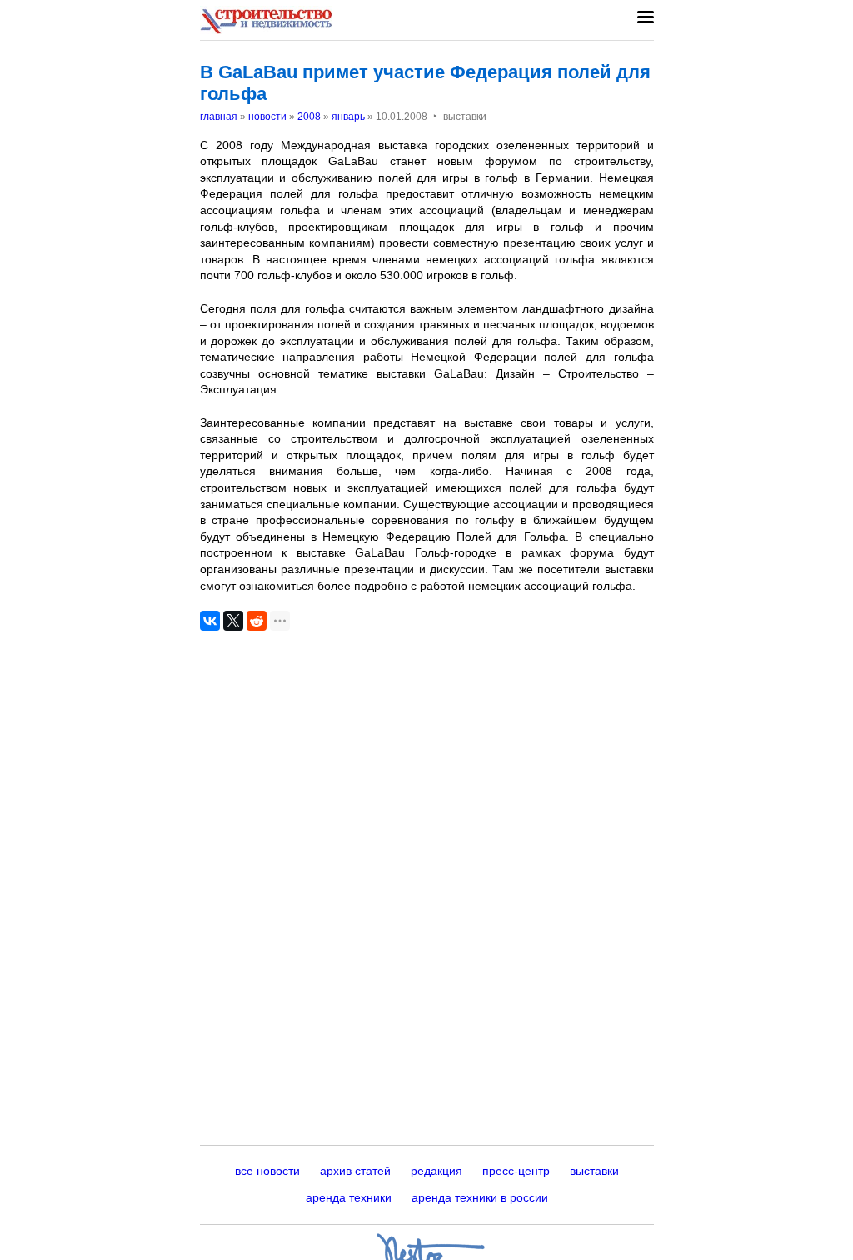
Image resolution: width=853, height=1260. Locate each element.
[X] (233, 621)
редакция (436, 1171)
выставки (594, 1171)
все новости (267, 1171)
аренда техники (349, 1197)
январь (348, 116)
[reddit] (257, 621)
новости (267, 116)
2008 (309, 116)
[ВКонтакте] (210, 621)
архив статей (355, 1171)
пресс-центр (516, 1171)
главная (218, 116)
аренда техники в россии (480, 1197)
